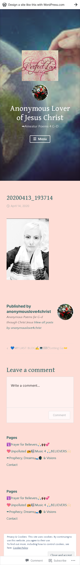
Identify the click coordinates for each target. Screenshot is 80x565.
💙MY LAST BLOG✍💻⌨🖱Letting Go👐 (36, 349)
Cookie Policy (20, 548)
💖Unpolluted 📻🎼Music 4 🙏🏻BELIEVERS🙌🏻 (39, 451)
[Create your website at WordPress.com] (40, 4)
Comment (59, 415)
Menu (42, 139)
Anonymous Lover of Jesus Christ (40, 113)
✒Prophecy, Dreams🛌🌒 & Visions (31, 458)
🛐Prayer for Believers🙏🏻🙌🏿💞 (28, 444)
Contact (12, 465)
